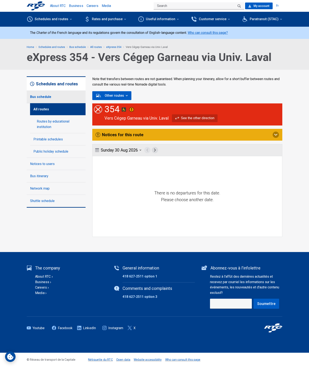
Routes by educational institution (53, 124)
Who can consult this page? (208, 33)
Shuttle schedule (42, 201)
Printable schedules (48, 139)
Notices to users (42, 164)
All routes (41, 109)
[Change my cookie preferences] (10, 356)
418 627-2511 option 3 (140, 297)
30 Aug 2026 (119, 150)
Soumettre (266, 303)
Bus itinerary (39, 176)
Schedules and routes (51, 47)
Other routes (114, 96)
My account (261, 6)
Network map (40, 188)
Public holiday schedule (50, 151)
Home (30, 47)
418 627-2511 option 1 (140, 276)
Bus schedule (40, 97)
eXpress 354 (113, 47)
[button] (195, 118)
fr (277, 5)
